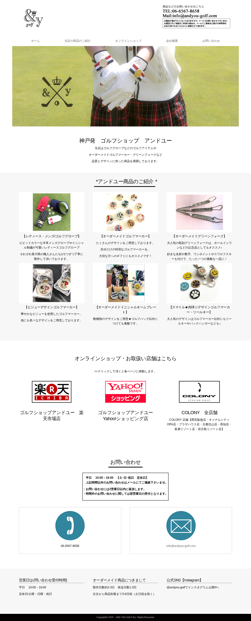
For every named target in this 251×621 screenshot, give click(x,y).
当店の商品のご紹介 (77, 40)
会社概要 (172, 40)
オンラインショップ (128, 40)
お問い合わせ (211, 40)
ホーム (35, 40)
